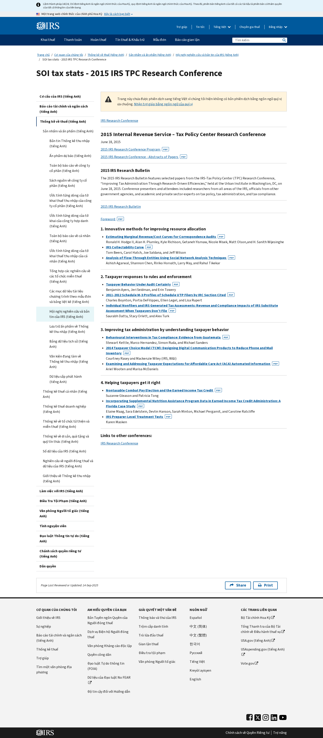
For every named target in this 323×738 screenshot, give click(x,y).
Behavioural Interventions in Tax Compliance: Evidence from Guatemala (167, 337)
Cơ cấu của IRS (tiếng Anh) (60, 96)
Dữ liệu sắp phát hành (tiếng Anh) (65, 379)
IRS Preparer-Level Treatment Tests (138, 416)
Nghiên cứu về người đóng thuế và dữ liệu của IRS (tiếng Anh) (68, 463)
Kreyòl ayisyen (200, 670)
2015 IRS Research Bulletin (121, 206)
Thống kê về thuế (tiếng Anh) (106, 55)
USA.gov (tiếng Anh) (256, 640)
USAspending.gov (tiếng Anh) (263, 649)
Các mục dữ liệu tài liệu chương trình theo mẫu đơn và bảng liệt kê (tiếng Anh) (70, 296)
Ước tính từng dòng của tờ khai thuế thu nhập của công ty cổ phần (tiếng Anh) (70, 200)
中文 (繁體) (198, 635)
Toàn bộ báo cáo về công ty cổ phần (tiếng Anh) (69, 168)
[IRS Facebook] (249, 717)
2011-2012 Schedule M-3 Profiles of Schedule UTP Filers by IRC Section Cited (169, 295)
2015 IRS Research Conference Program (134, 149)
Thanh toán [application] (73, 39)
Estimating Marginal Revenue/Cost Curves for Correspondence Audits (164, 236)
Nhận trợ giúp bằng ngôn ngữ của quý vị (163, 104)
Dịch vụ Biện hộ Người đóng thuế (108, 634)
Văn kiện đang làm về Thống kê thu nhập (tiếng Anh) (68, 361)
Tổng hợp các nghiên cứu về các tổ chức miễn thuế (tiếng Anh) (69, 276)
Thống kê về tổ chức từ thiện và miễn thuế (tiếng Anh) (66, 424)
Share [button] (241, 585)
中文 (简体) (198, 626)
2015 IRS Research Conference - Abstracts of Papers (143, 157)
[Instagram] (266, 717)
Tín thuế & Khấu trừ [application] (129, 39)
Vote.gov (247, 663)
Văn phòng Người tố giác (157, 661)
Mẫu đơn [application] (159, 39)
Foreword (112, 219)
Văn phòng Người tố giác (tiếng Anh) (64, 513)
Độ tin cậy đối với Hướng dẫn (108, 691)
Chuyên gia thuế (250, 27)
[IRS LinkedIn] (274, 717)
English (195, 679)
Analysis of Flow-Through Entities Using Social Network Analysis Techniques (170, 257)
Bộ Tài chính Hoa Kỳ (255, 617)
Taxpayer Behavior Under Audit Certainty (142, 284)
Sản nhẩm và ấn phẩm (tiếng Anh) (150, 55)
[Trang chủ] (48, 24)
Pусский (196, 653)
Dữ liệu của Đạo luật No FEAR (109, 677)
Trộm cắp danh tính (153, 626)
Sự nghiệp (43, 626)
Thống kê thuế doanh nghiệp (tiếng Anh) (64, 409)
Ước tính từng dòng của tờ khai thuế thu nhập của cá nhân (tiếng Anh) (69, 256)
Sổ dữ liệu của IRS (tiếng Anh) (64, 451)
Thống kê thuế (47, 649)
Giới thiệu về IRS (48, 617)
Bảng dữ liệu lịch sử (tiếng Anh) (68, 344)
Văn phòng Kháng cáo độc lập (109, 645)
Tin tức (200, 27)
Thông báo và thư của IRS (157, 617)
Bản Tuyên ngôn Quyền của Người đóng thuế (107, 620)
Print (268, 585)
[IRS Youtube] (283, 717)
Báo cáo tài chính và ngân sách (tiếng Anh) (64, 109)
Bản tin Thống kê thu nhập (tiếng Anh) (69, 143)
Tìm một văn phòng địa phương (54, 669)
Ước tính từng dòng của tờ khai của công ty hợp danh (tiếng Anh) (69, 220)
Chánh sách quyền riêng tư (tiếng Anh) (60, 554)
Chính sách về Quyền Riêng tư (247, 733)
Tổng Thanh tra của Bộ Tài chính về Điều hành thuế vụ (261, 629)
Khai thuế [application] (48, 39)
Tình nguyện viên (53, 526)
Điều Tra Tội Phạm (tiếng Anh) (63, 501)
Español (196, 617)
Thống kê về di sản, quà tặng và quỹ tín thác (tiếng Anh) (66, 439)
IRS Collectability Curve (128, 247)
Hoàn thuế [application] (98, 39)
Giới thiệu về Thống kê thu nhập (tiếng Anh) (67, 478)
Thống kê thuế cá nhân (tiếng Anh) (65, 394)
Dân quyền (48, 566)
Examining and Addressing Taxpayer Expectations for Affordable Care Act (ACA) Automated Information (192, 363)
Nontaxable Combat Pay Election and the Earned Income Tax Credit (163, 390)
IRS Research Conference (119, 120)
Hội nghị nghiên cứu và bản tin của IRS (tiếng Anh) (207, 55)
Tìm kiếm (284, 40)
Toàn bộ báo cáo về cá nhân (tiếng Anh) (69, 238)
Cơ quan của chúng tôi (68, 55)
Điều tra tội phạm (152, 653)
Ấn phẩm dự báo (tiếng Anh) (70, 155)
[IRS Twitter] (257, 717)
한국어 (195, 644)
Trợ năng (280, 733)
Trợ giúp (181, 27)
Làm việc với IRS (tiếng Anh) (61, 491)
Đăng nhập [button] (276, 27)
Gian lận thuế (149, 644)
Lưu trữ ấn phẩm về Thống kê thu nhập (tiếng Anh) (69, 329)
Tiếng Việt (220, 27)
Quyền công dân (99, 654)
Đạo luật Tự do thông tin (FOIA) (105, 666)
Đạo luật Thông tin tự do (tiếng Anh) (64, 538)
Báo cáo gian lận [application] (187, 39)
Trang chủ (43, 55)
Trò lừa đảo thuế (151, 635)
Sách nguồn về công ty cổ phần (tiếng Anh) (68, 183)
